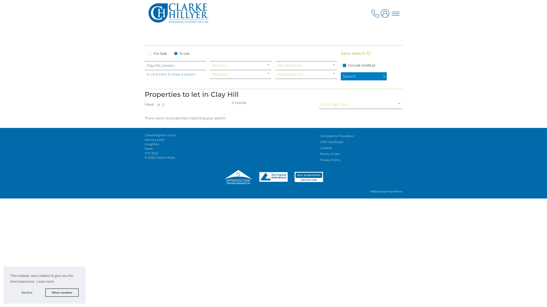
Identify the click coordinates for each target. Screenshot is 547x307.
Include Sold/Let (362, 65)
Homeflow (394, 191)
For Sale (160, 54)
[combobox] (175, 65)
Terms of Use (329, 154)
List (159, 105)
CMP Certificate (331, 142)
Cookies (326, 148)
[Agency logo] (273, 22)
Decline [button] (27, 292)
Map (163, 105)
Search (349, 76)
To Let (184, 54)
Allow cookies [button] (62, 292)
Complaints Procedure (337, 136)
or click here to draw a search (170, 74)
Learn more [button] (45, 281)
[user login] (386, 15)
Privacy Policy (330, 160)
